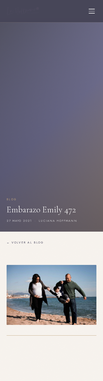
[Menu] (91, 11)
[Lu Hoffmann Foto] (23, 11)
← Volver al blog (25, 242)
